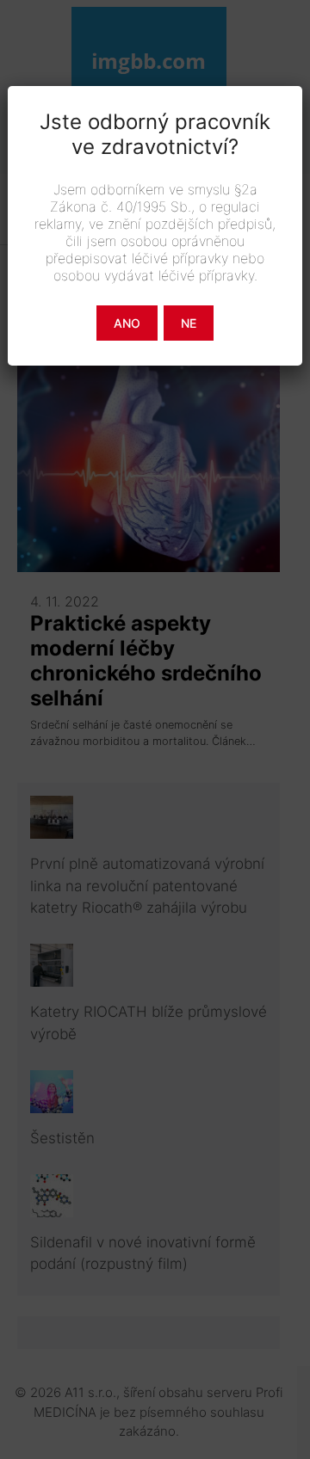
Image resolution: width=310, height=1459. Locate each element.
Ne (188, 323)
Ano (127, 323)
